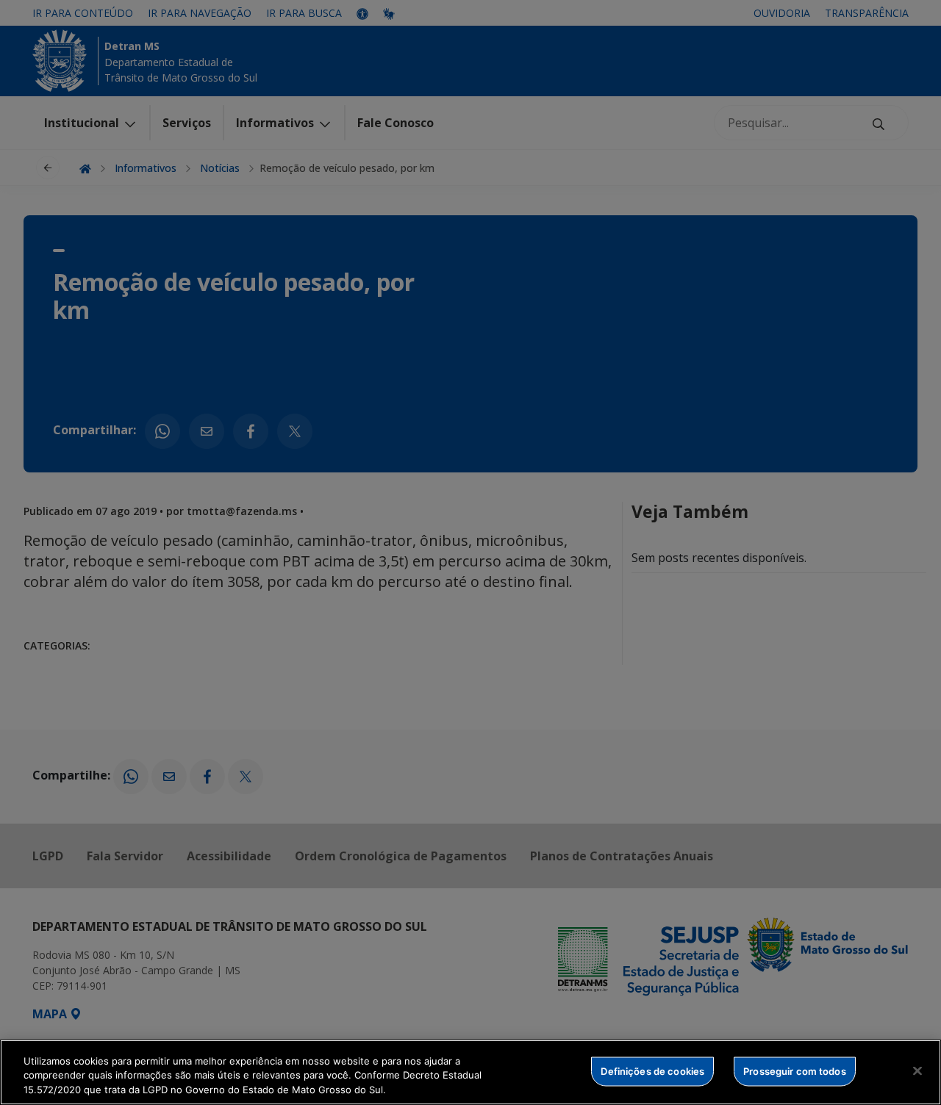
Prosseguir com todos (794, 1070)
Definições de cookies (652, 1070)
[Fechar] (917, 1070)
